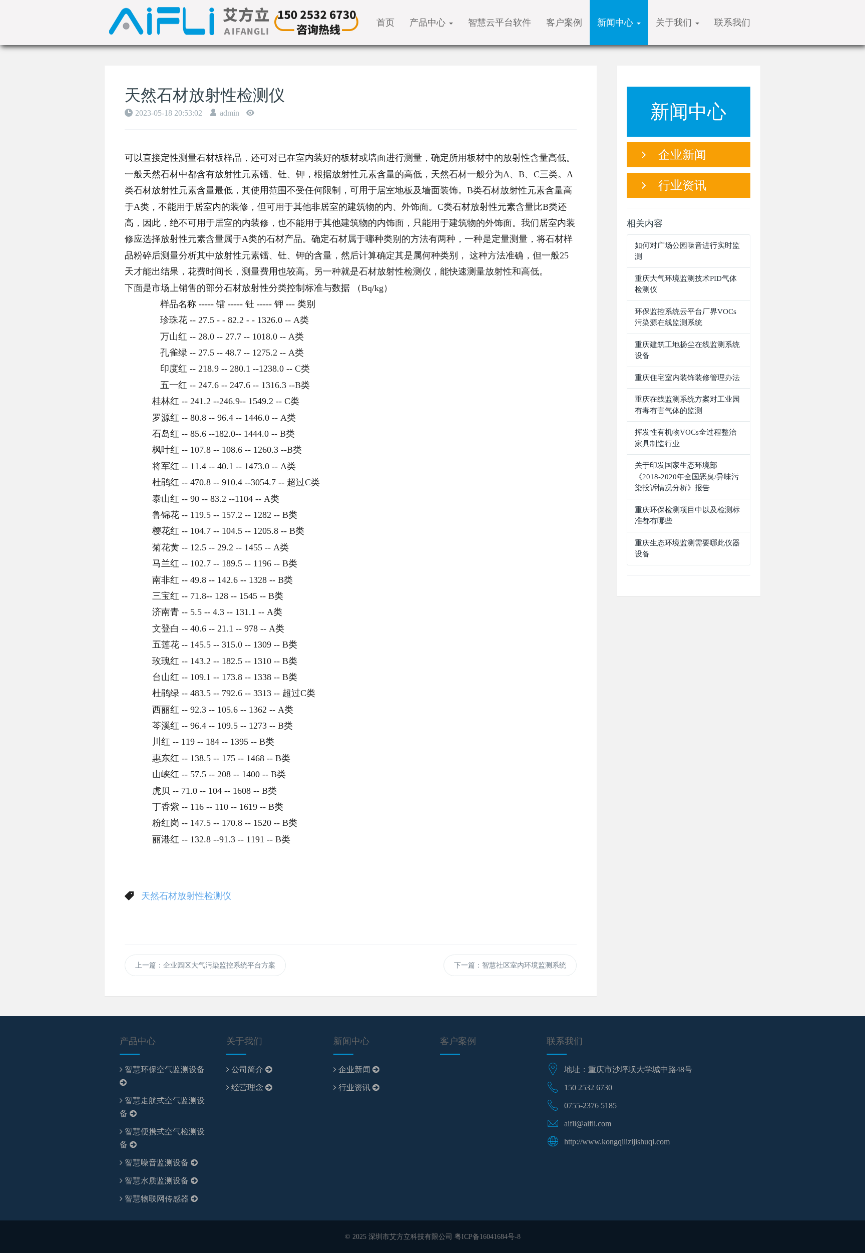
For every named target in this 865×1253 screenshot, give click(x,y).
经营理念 (247, 1087)
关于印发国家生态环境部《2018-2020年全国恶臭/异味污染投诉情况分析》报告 (687, 476)
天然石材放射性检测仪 (186, 896)
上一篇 (205, 965)
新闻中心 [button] (616, 23)
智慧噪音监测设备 (157, 1162)
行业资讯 (676, 185)
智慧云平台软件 (499, 23)
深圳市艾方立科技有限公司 (410, 1236)
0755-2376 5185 (590, 1105)
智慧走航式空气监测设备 (162, 1107)
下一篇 (510, 965)
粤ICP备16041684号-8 (488, 1236)
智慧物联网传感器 (157, 1198)
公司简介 (247, 1069)
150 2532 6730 (588, 1087)
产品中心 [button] (428, 23)
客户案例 (564, 23)
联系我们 (732, 23)
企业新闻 (676, 154)
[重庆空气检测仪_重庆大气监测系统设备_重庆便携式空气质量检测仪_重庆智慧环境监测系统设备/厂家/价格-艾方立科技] (232, 22)
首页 (385, 23)
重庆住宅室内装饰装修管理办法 (687, 378)
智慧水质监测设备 (157, 1180)
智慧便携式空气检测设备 (162, 1138)
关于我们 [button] (675, 23)
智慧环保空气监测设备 (164, 1069)
